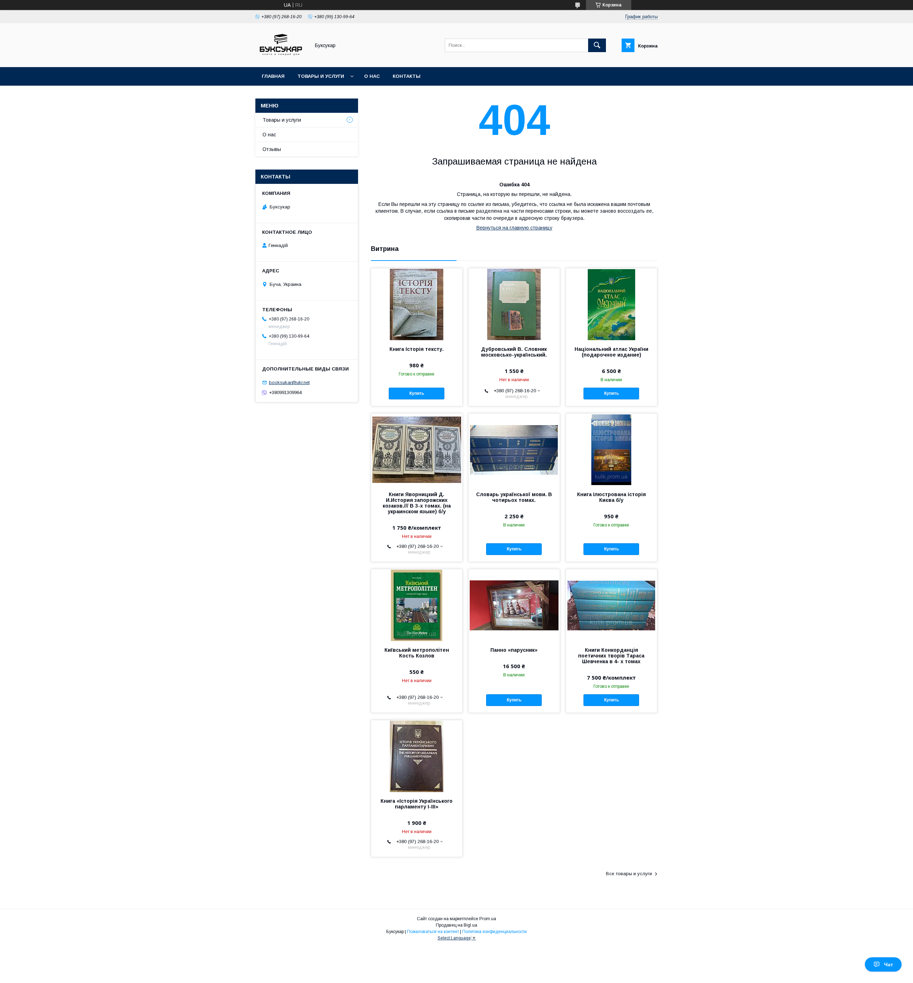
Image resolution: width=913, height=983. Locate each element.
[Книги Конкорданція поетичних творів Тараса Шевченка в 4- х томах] (611, 605)
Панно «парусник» (513, 650)
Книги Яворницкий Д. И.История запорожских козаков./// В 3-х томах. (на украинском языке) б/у (417, 503)
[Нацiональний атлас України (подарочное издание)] (611, 304)
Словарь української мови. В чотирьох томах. (514, 497)
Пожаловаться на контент (433, 931)
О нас (372, 76)
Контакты (406, 76)
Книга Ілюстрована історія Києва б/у (611, 497)
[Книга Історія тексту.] (416, 304)
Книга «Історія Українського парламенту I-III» (417, 804)
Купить (416, 393)
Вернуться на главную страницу (514, 228)
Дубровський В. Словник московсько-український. (514, 352)
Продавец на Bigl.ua (456, 925)
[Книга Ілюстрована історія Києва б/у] (611, 449)
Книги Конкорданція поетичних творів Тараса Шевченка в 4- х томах (611, 655)
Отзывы (271, 149)
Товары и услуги (320, 76)
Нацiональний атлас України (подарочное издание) (611, 352)
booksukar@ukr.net (289, 382)
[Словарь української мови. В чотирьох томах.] (514, 449)
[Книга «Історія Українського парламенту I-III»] (416, 756)
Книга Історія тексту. (416, 349)
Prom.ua (487, 918)
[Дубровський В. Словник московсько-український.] (514, 304)
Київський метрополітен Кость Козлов (416, 653)
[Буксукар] (280, 58)
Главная (273, 76)
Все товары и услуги (629, 873)
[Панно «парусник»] (514, 605)
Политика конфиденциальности (494, 931)
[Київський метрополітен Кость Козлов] (416, 605)
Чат (888, 964)
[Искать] (597, 45)
